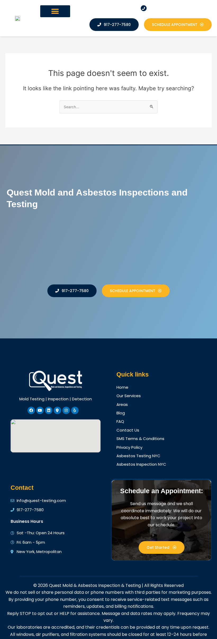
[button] (55, 11)
